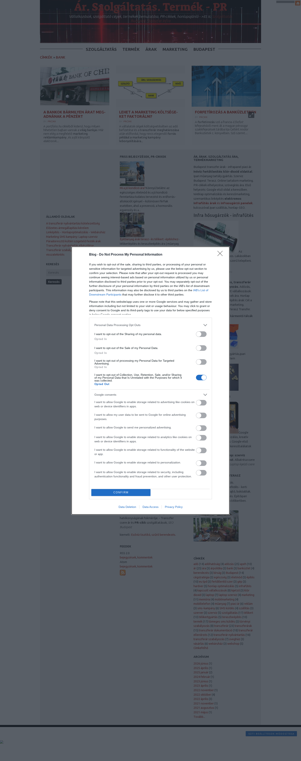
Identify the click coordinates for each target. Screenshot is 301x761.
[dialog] (150, 380)
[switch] (201, 334)
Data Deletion (127, 506)
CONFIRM (121, 492)
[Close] (221, 255)
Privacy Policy (174, 506)
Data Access (150, 506)
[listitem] (150, 325)
